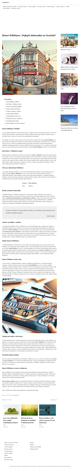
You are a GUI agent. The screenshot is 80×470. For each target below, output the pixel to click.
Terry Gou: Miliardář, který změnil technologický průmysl (10, 420)
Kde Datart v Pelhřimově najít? (14, 104)
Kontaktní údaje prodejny (13, 121)
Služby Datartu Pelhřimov (13, 113)
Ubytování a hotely (15, 8)
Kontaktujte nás (16, 395)
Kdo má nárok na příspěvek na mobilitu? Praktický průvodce (28, 420)
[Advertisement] (40, 18)
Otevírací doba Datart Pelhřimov (14, 106)
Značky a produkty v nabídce (14, 111)
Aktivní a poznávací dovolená (9, 6)
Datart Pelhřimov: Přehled (13, 101)
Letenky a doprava (60, 6)
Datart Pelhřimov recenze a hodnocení (16, 123)
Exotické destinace (50, 6)
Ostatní (67, 6)
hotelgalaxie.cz (5, 2)
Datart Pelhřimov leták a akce (14, 116)
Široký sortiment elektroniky (13, 109)
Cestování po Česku (22, 6)
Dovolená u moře (41, 6)
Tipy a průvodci (6, 8)
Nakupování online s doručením (14, 118)
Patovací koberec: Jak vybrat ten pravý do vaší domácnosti (47, 420)
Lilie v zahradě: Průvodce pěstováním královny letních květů (68, 108)
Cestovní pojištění (32, 6)
